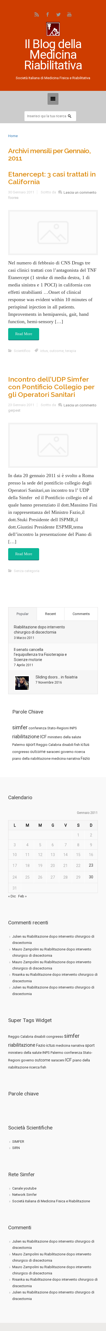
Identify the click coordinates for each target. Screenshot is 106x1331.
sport (30, 744)
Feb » (22, 896)
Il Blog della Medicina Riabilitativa (53, 54)
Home (13, 136)
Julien (16, 936)
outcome (38, 751)
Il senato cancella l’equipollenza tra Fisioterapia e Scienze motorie (40, 654)
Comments (81, 614)
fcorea (13, 198)
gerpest (14, 410)
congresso (20, 752)
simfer (20, 727)
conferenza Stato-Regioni (49, 728)
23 (91, 865)
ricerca (79, 752)
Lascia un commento (80, 192)
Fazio (85, 758)
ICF (43, 736)
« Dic (12, 896)
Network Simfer (24, 1195)
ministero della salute (64, 737)
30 (91, 877)
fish (77, 745)
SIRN (16, 1148)
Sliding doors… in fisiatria (56, 677)
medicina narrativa (65, 758)
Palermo (18, 745)
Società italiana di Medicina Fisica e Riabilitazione (51, 1201)
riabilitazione (25, 736)
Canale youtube (24, 1188)
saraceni (53, 752)
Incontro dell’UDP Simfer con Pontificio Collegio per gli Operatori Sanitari (51, 387)
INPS (73, 728)
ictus (85, 744)
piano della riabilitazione (31, 758)
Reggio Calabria (48, 745)
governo (67, 752)
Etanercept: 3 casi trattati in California (52, 178)
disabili (67, 745)
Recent (50, 614)
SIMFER (18, 1141)
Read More (23, 334)
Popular (23, 614)
